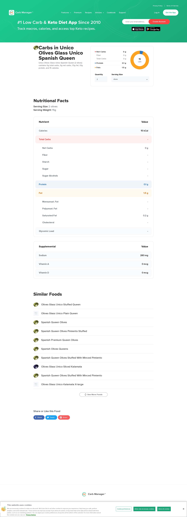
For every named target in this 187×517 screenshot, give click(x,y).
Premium (78, 12)
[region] (93, 509)
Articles (98, 12)
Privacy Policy (158, 6)
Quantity (99, 74)
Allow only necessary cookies (144, 509)
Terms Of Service (172, 6)
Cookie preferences (123, 509)
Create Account (159, 21)
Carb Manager (21, 12)
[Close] (183, 509)
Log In (157, 12)
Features (65, 12)
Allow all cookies (163, 509)
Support (122, 12)
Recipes (88, 12)
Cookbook (111, 12)
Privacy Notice (31, 515)
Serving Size (117, 74)
